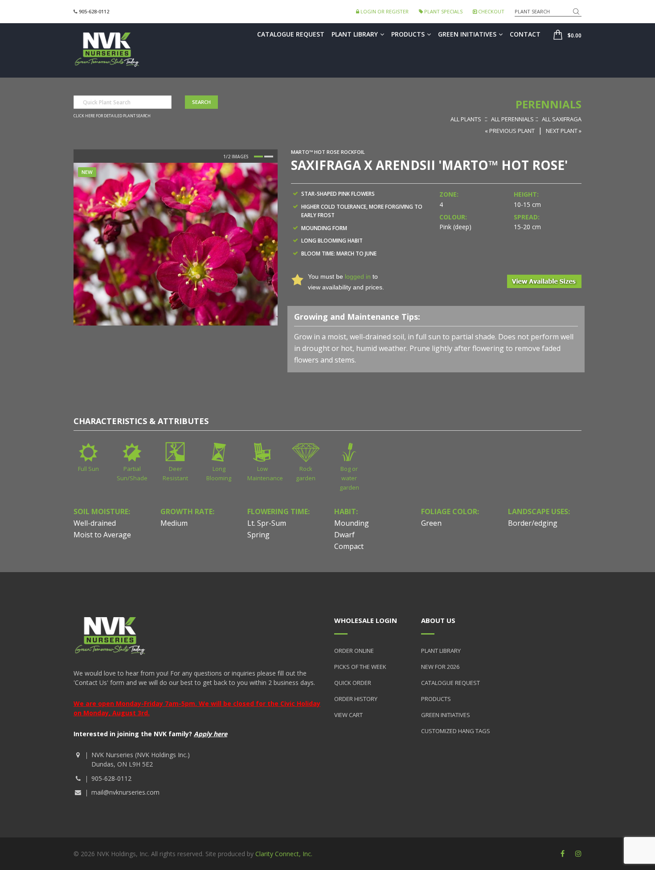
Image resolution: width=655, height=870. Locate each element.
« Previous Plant (510, 131)
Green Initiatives (467, 34)
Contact (525, 34)
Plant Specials (443, 11)
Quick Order (352, 683)
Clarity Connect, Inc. (283, 853)
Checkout (490, 11)
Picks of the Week (360, 667)
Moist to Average (102, 535)
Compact (349, 546)
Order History (355, 699)
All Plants (465, 119)
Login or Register (384, 11)
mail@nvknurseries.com (125, 792)
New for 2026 (440, 667)
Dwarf (344, 535)
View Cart (348, 715)
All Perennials (512, 119)
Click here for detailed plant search (112, 116)
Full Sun (88, 469)
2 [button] (268, 156)
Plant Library (355, 34)
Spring (258, 535)
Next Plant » (563, 131)
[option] (176, 244)
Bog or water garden (349, 478)
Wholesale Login (365, 620)
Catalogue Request (290, 34)
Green (431, 523)
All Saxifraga (561, 119)
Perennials (548, 104)
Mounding (351, 523)
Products (408, 34)
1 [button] (258, 156)
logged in (358, 276)
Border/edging (532, 523)
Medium (174, 523)
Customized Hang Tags (455, 731)
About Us (438, 620)
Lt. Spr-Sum (266, 523)
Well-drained (95, 523)
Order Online (354, 651)
